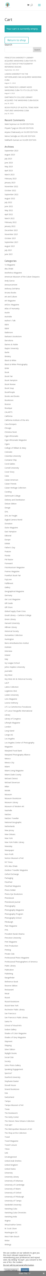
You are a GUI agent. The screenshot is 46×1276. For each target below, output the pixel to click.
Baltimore (9, 332)
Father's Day (10, 547)
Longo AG (9, 735)
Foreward (9, 563)
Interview (8, 651)
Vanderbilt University (13, 1204)
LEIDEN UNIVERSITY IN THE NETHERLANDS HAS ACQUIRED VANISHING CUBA (23, 77)
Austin (7, 312)
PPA (6, 930)
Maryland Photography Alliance (17, 754)
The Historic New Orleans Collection (19, 1121)
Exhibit (7, 543)
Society (8, 1061)
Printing (8, 950)
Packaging (9, 878)
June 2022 (9, 206)
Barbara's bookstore (13, 336)
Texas (7, 1109)
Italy (6, 659)
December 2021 (11, 230)
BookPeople (10, 392)
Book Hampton (11, 380)
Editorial (8, 535)
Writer (7, 1240)
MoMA (7, 790)
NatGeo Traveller (12, 818)
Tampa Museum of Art (14, 1105)
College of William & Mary (15, 448)
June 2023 (9, 162)
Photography (10, 906)
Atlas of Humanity (12, 308)
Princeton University (13, 938)
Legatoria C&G (11, 691)
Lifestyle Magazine (12, 722)
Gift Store (9, 607)
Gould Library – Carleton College (18, 615)
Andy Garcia (9, 280)
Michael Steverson (12, 782)
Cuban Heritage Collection (15, 488)
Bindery (8, 356)
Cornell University (12, 468)
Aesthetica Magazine (13, 272)
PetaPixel (8, 882)
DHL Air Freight (11, 515)
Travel (7, 1137)
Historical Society (12, 631)
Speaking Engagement (14, 1069)
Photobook (9, 898)
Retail (7, 993)
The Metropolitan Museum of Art (18, 1129)
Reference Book (11, 981)
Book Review (10, 384)
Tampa (7, 1101)
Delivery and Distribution (15, 500)
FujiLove (8, 579)
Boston (8, 404)
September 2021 (11, 242)
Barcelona (9, 340)
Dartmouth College (12, 496)
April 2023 (9, 170)
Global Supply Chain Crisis (15, 611)
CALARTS (8, 412)
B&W (7, 328)
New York (9, 838)
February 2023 (10, 178)
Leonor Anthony (11, 703)
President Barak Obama (14, 934)
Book (7, 372)
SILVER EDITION (27, 124)
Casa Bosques (10, 424)
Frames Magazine (12, 571)
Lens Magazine (11, 699)
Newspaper (9, 850)
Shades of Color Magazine (15, 1033)
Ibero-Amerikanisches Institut (17, 643)
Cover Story (9, 472)
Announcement (11, 284)
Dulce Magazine (11, 527)
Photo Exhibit (10, 890)
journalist (8, 671)
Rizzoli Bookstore (12, 1001)
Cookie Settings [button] (11, 1270)
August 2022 (10, 198)
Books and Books (12, 396)
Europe (7, 539)
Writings (8, 1244)
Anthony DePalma (12, 288)
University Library (12, 1177)
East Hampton (10, 531)
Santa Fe (8, 1021)
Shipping (8, 1045)
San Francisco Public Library (16, 1017)
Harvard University (12, 623)
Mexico (8, 758)
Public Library (10, 965)
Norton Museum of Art (14, 858)
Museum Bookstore (13, 798)
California (8, 416)
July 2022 (8, 202)
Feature (8, 551)
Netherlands (10, 826)
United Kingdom (11, 1165)
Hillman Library (11, 627)
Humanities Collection (14, 635)
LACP (7, 683)
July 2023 (8, 158)
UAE (6, 1153)
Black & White (10, 360)
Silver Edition (10, 1049)
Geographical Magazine (14, 591)
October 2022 (10, 190)
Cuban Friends (10, 483)
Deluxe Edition (10, 503)
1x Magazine (10, 265)
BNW (7, 368)
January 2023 (10, 182)
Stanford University (12, 1077)
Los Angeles (10, 738)
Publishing (9, 973)
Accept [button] (24, 1270)
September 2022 (11, 194)
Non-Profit (9, 854)
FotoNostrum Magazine (15, 567)
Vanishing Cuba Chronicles (15, 1212)
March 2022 (9, 218)
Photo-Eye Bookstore (14, 894)
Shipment (8, 1041)
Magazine (9, 746)
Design (7, 507)
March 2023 (9, 174)
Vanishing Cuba (11, 1208)
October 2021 (10, 238)
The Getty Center (12, 1117)
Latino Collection (12, 687)
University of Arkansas (14, 1181)
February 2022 (10, 222)
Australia (8, 316)
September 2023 (11, 150)
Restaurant (9, 989)
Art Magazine (10, 300)
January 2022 (10, 226)
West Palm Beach (12, 1236)
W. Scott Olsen (11, 1228)
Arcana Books (10, 292)
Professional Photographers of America (21, 961)
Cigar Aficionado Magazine (16, 440)
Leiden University (12, 695)
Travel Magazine (11, 1141)
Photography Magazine (14, 910)
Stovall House (10, 1085)
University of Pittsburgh (14, 1196)
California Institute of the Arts (17, 420)
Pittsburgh (9, 922)
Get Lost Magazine (12, 599)
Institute (8, 647)
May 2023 (9, 166)
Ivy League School (12, 663)
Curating (8, 492)
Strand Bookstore (12, 1089)
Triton (7, 1149)
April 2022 (9, 214)
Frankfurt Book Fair (13, 575)
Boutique (8, 408)
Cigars (7, 444)
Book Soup (9, 388)
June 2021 (9, 254)
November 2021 (11, 234)
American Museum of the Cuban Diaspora (22, 276)
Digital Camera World (13, 519)
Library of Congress (13, 718)
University (9, 1173)
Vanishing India (11, 1216)
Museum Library (11, 802)
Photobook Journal (12, 902)
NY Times (9, 862)
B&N (7, 324)
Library (7, 715)
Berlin (7, 352)
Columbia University (13, 456)
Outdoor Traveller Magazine (16, 870)
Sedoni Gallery (10, 1029)
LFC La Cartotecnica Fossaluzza (18, 707)
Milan (7, 786)
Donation (8, 523)
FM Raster (9, 559)
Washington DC (11, 1232)
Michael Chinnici (11, 778)
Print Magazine (11, 942)
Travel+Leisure (11, 1145)
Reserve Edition (11, 985)
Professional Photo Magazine (17, 957)
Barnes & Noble (11, 344)
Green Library (10, 619)
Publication (9, 969)
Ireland (7, 655)
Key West (8, 675)
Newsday (8, 846)
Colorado (8, 452)
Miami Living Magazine (14, 770)
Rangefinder (10, 977)
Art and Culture (11, 296)
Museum (8, 794)
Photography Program (14, 914)
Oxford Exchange (12, 874)
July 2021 (8, 250)
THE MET (8, 1125)
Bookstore (9, 400)
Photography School (13, 918)
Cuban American (11, 480)
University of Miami (13, 1189)
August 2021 (10, 246)
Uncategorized (11, 1157)
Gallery (7, 587)
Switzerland (9, 1097)
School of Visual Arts (13, 1025)
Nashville (8, 810)
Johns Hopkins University (15, 667)
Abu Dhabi (9, 268)
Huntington (9, 639)
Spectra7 (8, 1073)
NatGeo (8, 814)
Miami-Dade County (13, 774)
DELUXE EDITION (26, 128)
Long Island (9, 730)
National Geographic (13, 822)
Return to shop (16, 40)
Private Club (9, 954)
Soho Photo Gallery (13, 1065)
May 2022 (9, 210)
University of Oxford (13, 1192)
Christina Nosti (11, 432)
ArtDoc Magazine (12, 304)
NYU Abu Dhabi (11, 866)
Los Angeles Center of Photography (19, 742)
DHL (6, 511)
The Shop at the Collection (16, 1133)
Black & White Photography (16, 364)
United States (10, 1169)
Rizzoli (7, 997)
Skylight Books (11, 1053)
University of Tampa (13, 1200)
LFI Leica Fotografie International (18, 711)
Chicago (8, 428)
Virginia (7, 1220)
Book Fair (9, 376)
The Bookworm (11, 1113)
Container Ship (11, 460)
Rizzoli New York (11, 1005)
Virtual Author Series (13, 1224)
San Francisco (10, 1013)
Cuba (7, 476)
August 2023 (10, 154)
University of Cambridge (14, 1185)
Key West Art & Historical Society (18, 679)
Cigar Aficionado (11, 436)
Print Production (11, 946)
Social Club (9, 1057)
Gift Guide (9, 603)
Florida (7, 555)
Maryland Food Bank (13, 750)
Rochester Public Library (15, 1009)
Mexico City (9, 762)
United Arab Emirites (13, 1161)
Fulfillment (9, 583)
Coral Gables (10, 464)
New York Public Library (14, 842)
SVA (6, 1093)
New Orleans (10, 834)
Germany (8, 595)
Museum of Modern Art (14, 806)
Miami (7, 766)
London (8, 726)
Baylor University (12, 348)
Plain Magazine (11, 926)
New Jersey (9, 830)
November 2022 (11, 186)
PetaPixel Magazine (13, 886)
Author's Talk (10, 320)
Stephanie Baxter (12, 1081)
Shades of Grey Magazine (15, 1037)
